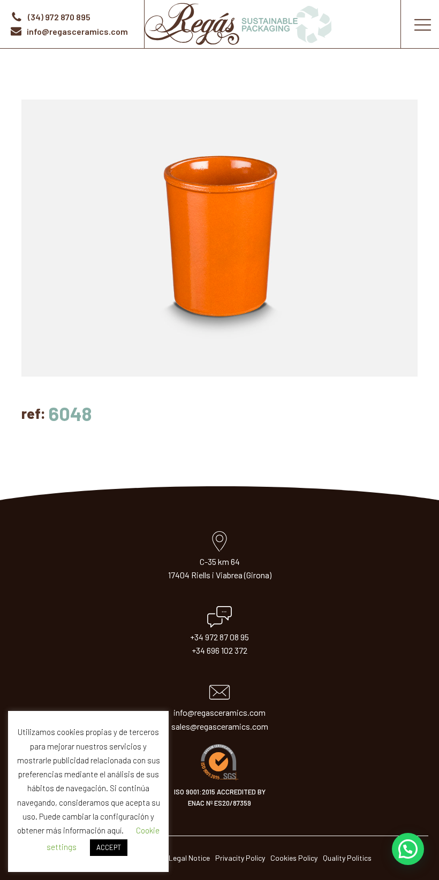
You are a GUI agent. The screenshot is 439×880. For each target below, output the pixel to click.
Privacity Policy (240, 857)
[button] (408, 849)
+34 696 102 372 (219, 650)
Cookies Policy (293, 857)
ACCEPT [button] (108, 847)
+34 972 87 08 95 (219, 637)
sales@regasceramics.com (219, 726)
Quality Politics (347, 857)
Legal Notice (189, 857)
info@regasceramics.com (219, 712)
